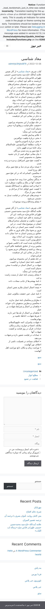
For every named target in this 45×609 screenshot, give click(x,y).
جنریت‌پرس (9, 605)
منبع (39, 357)
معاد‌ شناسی (23, 71)
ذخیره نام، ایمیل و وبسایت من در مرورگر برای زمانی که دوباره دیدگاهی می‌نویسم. (22, 452)
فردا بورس (36, 574)
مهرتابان (37, 507)
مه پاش (37, 568)
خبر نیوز (36, 46)
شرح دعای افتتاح (33, 511)
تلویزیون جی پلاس (33, 580)
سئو (39, 593)
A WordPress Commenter (28, 550)
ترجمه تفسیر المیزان (32, 520)
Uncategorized (30, 371)
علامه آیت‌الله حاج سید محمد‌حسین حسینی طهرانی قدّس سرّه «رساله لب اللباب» (24, 527)
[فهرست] (7, 46)
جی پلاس (37, 587)
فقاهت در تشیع (31, 379)
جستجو (38, 481)
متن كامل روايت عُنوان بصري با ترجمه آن (22, 516)
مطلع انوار (33, 375)
